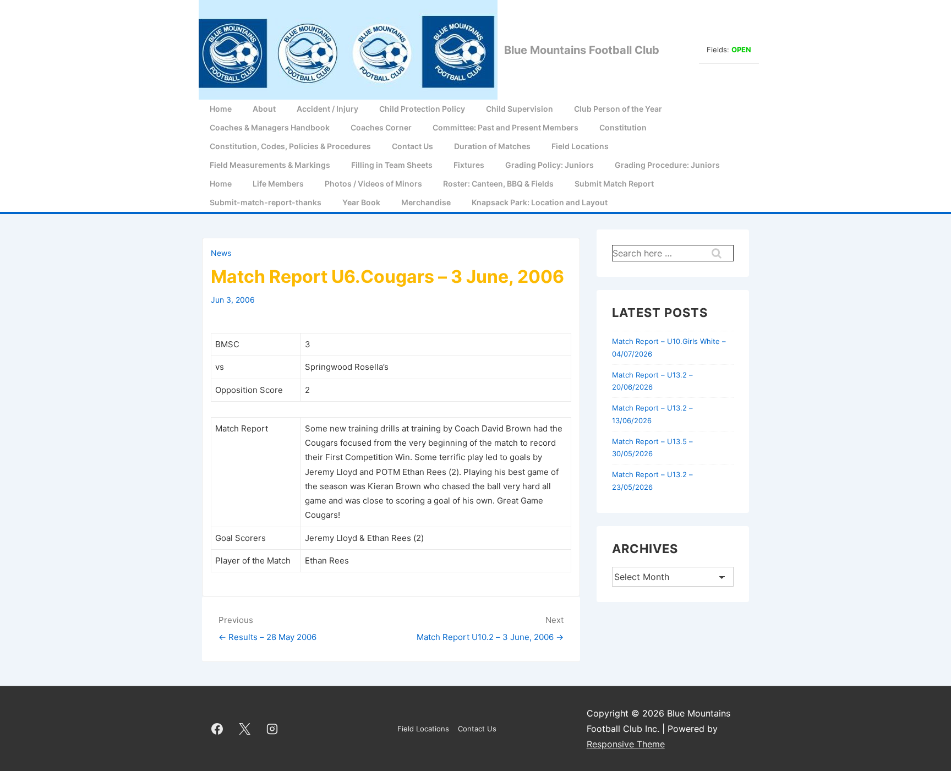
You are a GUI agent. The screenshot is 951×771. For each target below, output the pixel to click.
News (221, 253)
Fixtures (468, 164)
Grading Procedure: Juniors (667, 164)
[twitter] (244, 728)
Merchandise (426, 202)
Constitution (623, 127)
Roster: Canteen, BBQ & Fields (498, 183)
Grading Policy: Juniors (549, 164)
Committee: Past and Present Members (505, 127)
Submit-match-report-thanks (265, 202)
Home (221, 108)
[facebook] (217, 728)
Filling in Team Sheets (392, 164)
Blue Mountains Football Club (581, 50)
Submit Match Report (614, 183)
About (264, 108)
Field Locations (580, 146)
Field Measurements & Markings (270, 164)
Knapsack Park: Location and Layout (540, 202)
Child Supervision (519, 108)
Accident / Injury (327, 108)
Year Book (361, 202)
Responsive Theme (626, 744)
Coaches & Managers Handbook (270, 127)
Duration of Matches (492, 146)
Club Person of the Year (618, 108)
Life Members (278, 183)
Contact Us (412, 146)
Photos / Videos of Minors (373, 183)
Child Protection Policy (422, 108)
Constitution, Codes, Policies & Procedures (290, 146)
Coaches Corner (381, 127)
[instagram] (272, 728)
